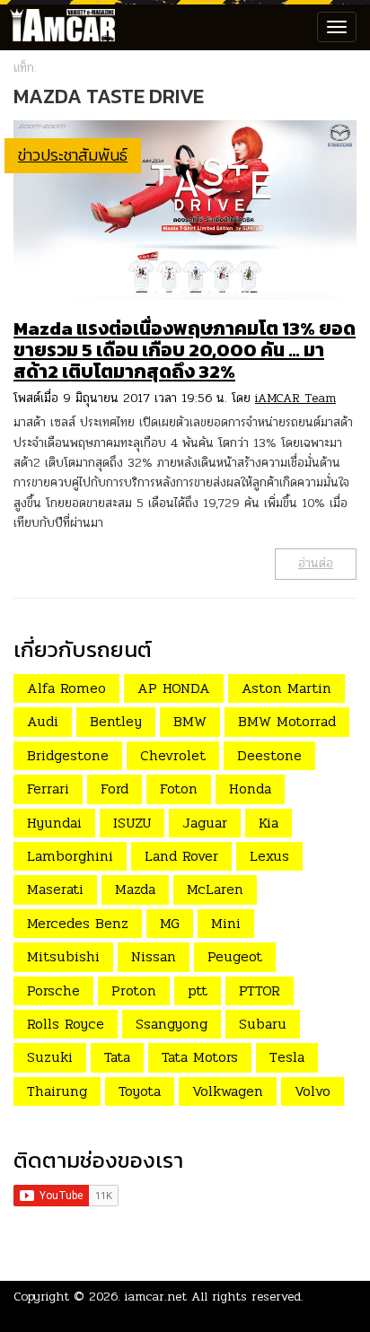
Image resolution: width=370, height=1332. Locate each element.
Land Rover (181, 856)
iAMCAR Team (295, 398)
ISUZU (132, 822)
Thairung (57, 1091)
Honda (250, 788)
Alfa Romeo (66, 688)
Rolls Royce (65, 1023)
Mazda (135, 889)
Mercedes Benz (77, 923)
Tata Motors (200, 1057)
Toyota (140, 1091)
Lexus (269, 856)
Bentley (116, 721)
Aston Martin (286, 688)
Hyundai (54, 822)
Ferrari (48, 788)
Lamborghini (70, 856)
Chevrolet (173, 755)
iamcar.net (156, 1296)
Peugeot (234, 956)
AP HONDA (173, 688)
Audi (42, 721)
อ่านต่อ (315, 563)
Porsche (53, 990)
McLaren (215, 889)
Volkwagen (227, 1091)
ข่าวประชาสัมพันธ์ (73, 155)
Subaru (262, 1023)
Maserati (55, 889)
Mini (226, 923)
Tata (117, 1057)
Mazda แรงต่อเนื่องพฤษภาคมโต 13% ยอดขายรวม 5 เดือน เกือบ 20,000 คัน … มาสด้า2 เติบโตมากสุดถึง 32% (184, 349)
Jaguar (204, 822)
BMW (190, 721)
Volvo (312, 1091)
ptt (197, 990)
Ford (114, 788)
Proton (133, 990)
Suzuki (50, 1057)
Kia (268, 822)
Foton (179, 788)
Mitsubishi (63, 956)
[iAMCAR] (58, 26)
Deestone (269, 755)
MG (170, 923)
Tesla (286, 1057)
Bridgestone (68, 755)
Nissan (153, 956)
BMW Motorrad (287, 721)
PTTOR (259, 990)
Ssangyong (171, 1023)
